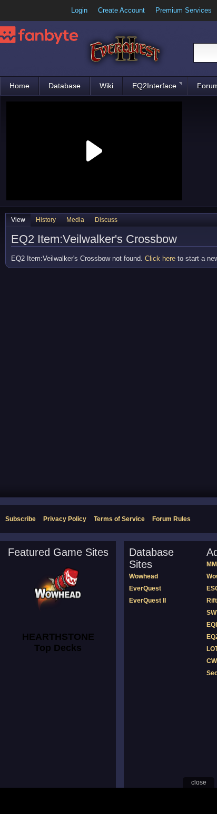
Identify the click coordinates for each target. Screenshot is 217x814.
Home (19, 86)
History (46, 219)
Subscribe (20, 519)
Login (79, 10)
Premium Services (183, 10)
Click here (160, 258)
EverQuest (145, 588)
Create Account (121, 10)
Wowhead (143, 576)
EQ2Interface (154, 86)
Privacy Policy (64, 519)
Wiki (106, 86)
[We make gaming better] (34, 10)
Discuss (106, 219)
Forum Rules (171, 519)
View (18, 219)
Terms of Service (119, 519)
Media (75, 219)
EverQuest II (147, 600)
